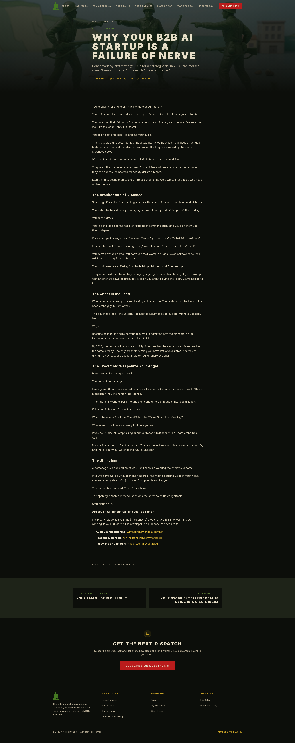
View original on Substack (111, 564)
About (65, 6)
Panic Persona (102, 6)
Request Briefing (208, 705)
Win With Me (230, 6)
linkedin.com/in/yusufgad (142, 543)
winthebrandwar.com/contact (145, 531)
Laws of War (164, 6)
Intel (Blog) (205, 6)
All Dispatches (106, 21)
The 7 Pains (123, 6)
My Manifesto (158, 705)
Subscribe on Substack (146, 665)
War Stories (185, 6)
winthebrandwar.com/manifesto (142, 537)
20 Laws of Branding (112, 716)
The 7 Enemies (143, 6)
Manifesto (81, 6)
